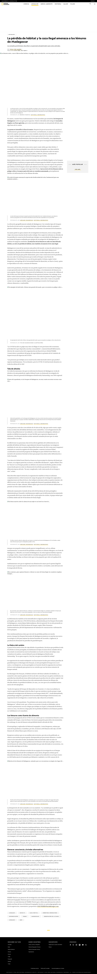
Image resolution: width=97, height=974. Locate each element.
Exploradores (31, 951)
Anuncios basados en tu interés (58, 968)
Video (9, 963)
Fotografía (10, 959)
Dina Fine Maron (16, 49)
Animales (12, 34)
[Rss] (86, 945)
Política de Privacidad (45, 968)
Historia (9, 951)
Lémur (25, 916)
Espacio (9, 961)
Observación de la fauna (51, 916)
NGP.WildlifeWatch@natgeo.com (48, 906)
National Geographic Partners (35, 947)
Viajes (9, 956)
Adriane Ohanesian (26, 220)
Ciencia (9, 954)
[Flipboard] (79, 945)
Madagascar (35, 916)
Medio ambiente (11, 949)
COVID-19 (22, 912)
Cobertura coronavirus (50, 912)
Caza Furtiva (34, 912)
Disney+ (50, 947)
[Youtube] (83, 945)
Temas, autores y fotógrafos (34, 944)
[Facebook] (70, 945)
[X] (73, 945)
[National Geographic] (2, 4)
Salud (9, 947)
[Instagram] (76, 945)
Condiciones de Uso (35, 968)
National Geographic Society (34, 949)
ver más (77, 169)
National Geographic (38, 114)
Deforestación (13, 916)
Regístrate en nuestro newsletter (55, 944)
